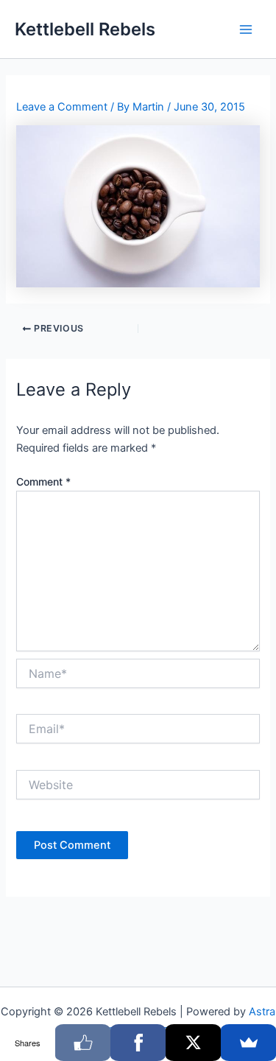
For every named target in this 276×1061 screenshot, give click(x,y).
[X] (193, 1042)
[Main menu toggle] (245, 29)
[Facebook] (138, 1042)
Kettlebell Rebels (85, 29)
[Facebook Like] (82, 1042)
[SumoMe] (248, 1042)
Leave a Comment (61, 106)
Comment (43, 481)
